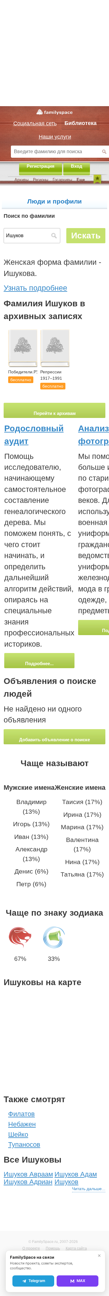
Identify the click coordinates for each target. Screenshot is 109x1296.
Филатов (21, 1114)
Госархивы (62, 179)
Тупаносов (24, 1144)
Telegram (36, 1280)
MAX (81, 1280)
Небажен (22, 1124)
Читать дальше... (88, 1188)
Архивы (21, 179)
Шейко (18, 1134)
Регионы (40, 179)
